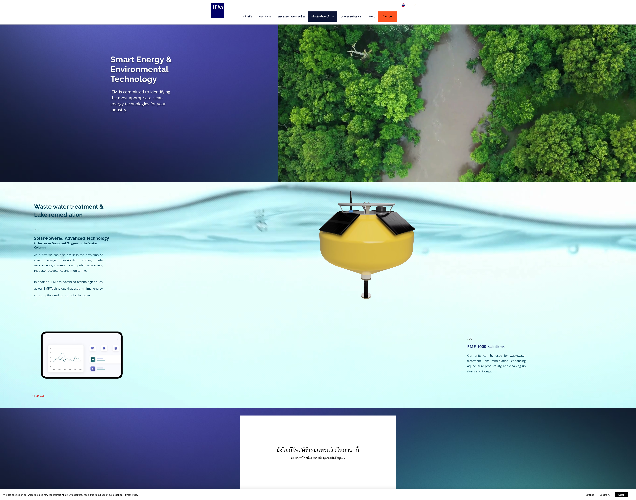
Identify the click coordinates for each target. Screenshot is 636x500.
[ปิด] (632, 494)
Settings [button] (590, 494)
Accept (621, 494)
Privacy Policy (131, 494)
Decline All (605, 494)
